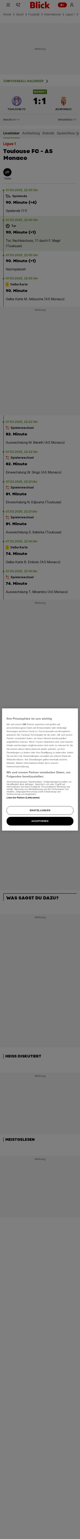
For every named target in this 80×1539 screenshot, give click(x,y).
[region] (40, 769)
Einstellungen (40, 810)
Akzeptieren (39, 821)
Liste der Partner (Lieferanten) (23, 797)
